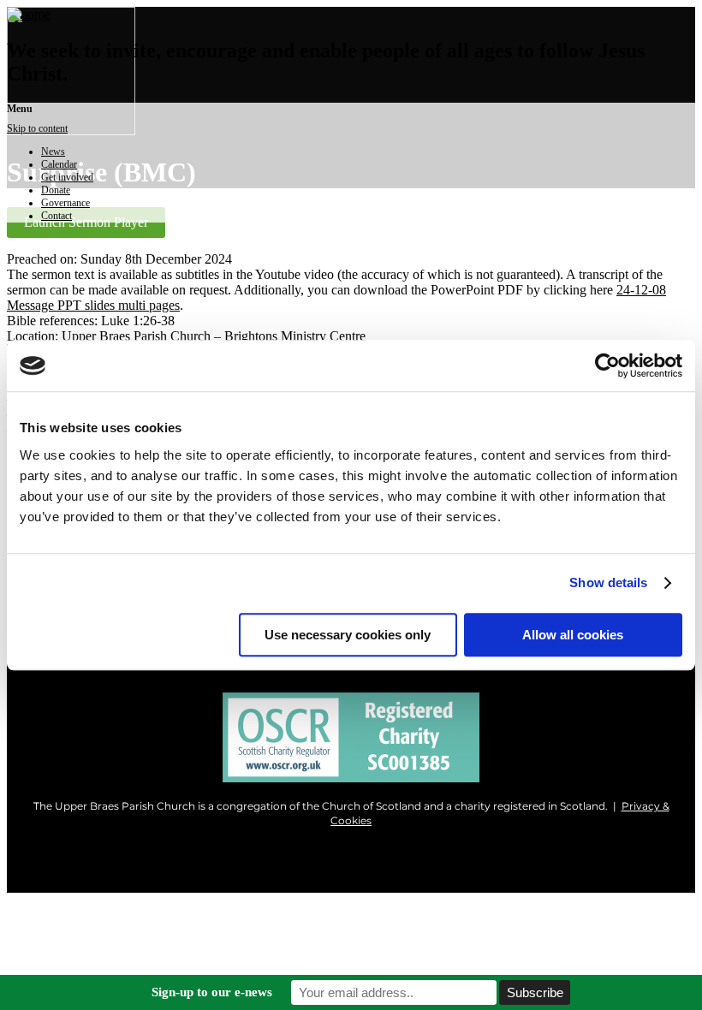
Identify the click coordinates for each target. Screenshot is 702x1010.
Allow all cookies (572, 634)
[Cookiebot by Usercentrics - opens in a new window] (607, 365)
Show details (608, 582)
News (53, 151)
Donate (55, 190)
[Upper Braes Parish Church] (29, 14)
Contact (56, 216)
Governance (65, 203)
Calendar (59, 164)
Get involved (67, 177)
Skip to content (37, 128)
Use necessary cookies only (348, 634)
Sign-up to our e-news (212, 992)
